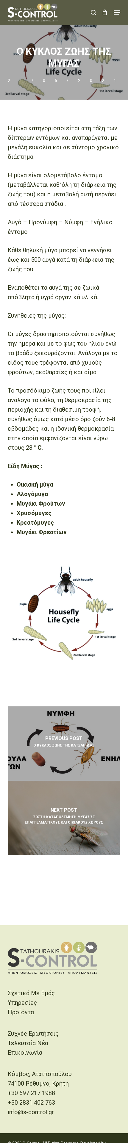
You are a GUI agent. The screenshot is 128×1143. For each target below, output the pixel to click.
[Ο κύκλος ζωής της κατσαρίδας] (64, 743)
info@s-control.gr (31, 1112)
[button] (117, 12)
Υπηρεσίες (22, 1002)
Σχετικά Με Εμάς (31, 993)
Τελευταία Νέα (28, 1043)
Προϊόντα (21, 1012)
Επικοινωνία (25, 1052)
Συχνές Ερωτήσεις (33, 1033)
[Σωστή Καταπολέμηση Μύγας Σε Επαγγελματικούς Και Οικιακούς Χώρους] (64, 818)
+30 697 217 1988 (31, 1093)
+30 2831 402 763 (31, 1102)
